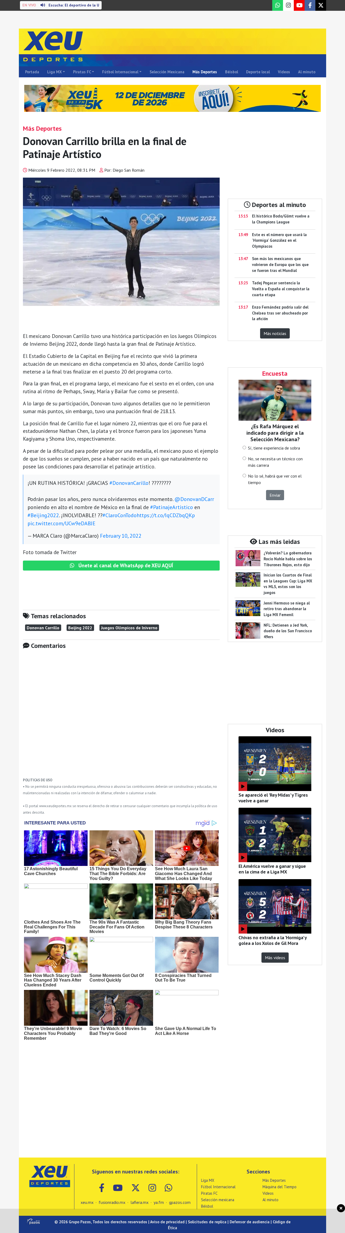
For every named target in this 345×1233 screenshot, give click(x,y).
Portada (32, 71)
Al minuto (306, 71)
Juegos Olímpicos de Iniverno (129, 627)
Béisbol (231, 71)
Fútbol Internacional (120, 71)
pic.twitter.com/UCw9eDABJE (61, 523)
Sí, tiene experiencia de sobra (274, 448)
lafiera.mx (139, 1202)
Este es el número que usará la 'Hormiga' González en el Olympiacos (279, 240)
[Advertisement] (121, 717)
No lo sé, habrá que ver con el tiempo (275, 479)
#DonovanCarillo (129, 482)
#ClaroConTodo (119, 515)
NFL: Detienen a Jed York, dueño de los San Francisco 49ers (288, 631)
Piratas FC (82, 71)
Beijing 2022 (80, 627)
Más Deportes (204, 71)
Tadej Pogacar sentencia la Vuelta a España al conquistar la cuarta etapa (280, 288)
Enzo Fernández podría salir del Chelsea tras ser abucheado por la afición (280, 313)
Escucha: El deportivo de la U (60, 5)
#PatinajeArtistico (171, 507)
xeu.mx (87, 1202)
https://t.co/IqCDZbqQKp (166, 515)
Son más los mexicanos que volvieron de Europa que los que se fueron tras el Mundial (280, 264)
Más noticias (275, 333)
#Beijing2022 (43, 515)
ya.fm (159, 1202)
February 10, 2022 (121, 535)
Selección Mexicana (167, 71)
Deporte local (258, 71)
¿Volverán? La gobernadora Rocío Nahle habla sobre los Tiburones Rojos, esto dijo (288, 558)
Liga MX (54, 71)
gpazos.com (180, 1202)
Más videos (275, 957)
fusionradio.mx (112, 1202)
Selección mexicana (217, 1199)
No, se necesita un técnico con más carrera (275, 462)
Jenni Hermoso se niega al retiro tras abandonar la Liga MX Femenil (287, 608)
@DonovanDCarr (194, 499)
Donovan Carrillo (43, 627)
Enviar (275, 495)
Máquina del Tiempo (279, 1186)
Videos (284, 71)
